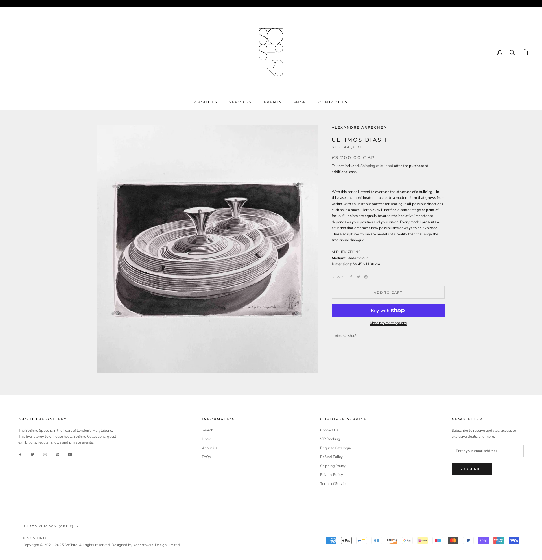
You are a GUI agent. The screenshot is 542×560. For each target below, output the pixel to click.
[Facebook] (351, 277)
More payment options (388, 322)
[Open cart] (525, 52)
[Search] (512, 52)
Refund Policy (331, 456)
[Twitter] (358, 277)
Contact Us (333, 102)
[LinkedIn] (70, 454)
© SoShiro (34, 538)
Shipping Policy (333, 465)
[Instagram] (45, 454)
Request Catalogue (336, 448)
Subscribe (472, 469)
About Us (205, 102)
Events (273, 102)
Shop (300, 102)
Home (207, 439)
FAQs (206, 456)
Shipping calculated (376, 165)
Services (240, 102)
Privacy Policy (331, 474)
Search (207, 430)
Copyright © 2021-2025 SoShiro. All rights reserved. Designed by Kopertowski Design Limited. (102, 545)
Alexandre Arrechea (359, 127)
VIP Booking (330, 439)
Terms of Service (333, 483)
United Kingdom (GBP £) (48, 526)
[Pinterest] (366, 277)
